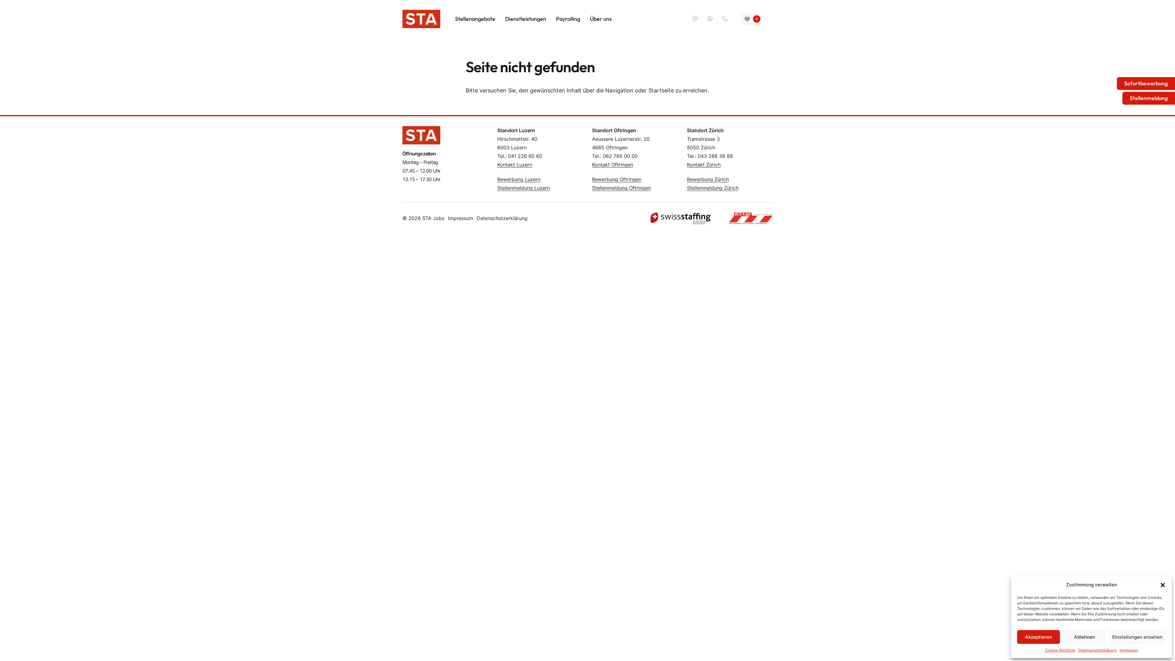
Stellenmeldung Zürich (712, 188)
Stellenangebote (475, 18)
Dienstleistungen (525, 18)
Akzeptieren (1038, 637)
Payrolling (568, 18)
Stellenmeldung (1149, 98)
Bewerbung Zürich (708, 179)
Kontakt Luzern (514, 165)
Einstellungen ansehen (1137, 637)
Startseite (661, 90)
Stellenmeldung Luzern (523, 188)
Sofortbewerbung (1146, 83)
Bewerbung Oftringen (616, 179)
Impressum (1129, 650)
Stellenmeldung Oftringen (621, 188)
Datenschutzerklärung (1097, 650)
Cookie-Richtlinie (1060, 650)
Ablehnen (1084, 637)
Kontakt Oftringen (612, 165)
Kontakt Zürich (704, 165)
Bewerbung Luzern (518, 179)
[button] (1163, 585)
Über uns (601, 18)
